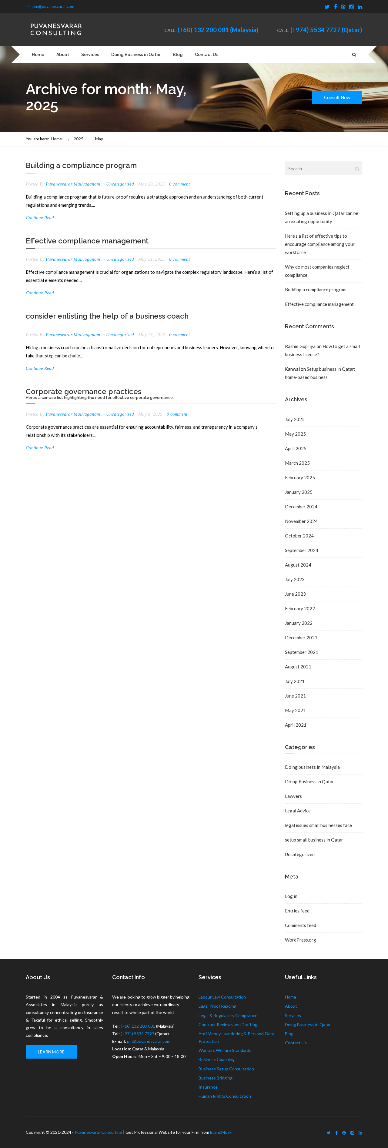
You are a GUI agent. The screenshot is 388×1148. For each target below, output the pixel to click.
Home (38, 54)
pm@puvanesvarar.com (53, 6)
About (62, 54)
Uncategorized (120, 184)
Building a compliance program (81, 165)
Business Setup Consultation (226, 1068)
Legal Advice (298, 810)
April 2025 (295, 448)
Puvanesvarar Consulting (98, 1132)
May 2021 (295, 710)
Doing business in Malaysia (312, 767)
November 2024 (301, 521)
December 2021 (301, 637)
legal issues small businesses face (318, 825)
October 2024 (299, 535)
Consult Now (337, 97)
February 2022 (300, 608)
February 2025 (300, 477)
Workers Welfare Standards (225, 1050)
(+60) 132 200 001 (203, 29)
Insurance (208, 1086)
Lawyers (293, 796)
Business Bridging (215, 1077)
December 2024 (301, 506)
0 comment (179, 184)
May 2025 (295, 434)
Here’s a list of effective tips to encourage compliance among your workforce (320, 244)
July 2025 (295, 419)
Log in (291, 896)
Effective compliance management (87, 240)
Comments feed (300, 925)
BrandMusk (221, 1132)
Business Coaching (217, 1059)
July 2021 (295, 681)
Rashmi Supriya (300, 346)
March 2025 (297, 463)
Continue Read (40, 217)
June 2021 (295, 695)
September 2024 (301, 550)
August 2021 (298, 666)
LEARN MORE (51, 1051)
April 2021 (295, 725)
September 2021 (301, 652)
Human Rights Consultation (225, 1096)
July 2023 (295, 579)
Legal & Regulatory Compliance (228, 1015)
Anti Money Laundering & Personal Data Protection (236, 1037)
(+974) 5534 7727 (315, 29)
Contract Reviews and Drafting (228, 1024)
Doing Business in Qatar (136, 54)
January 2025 (299, 492)
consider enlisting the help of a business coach (107, 316)
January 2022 (299, 623)
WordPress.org (300, 939)
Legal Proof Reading (217, 1006)
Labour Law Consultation (222, 996)
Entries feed (297, 910)
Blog (178, 54)
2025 (78, 138)
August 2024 (298, 564)
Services (90, 54)
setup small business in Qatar (314, 839)
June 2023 (295, 594)
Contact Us (206, 54)
